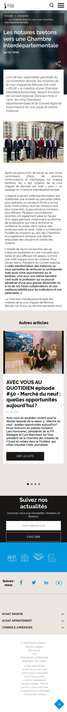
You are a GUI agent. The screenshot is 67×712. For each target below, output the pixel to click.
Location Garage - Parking (34, 683)
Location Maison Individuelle (34, 691)
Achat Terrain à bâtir (34, 676)
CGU (34, 654)
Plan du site (34, 650)
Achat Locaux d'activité (34, 669)
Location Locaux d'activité (34, 687)
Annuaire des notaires (34, 694)
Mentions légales (34, 647)
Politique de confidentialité (34, 657)
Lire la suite (25, 456)
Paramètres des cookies (34, 661)
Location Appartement (34, 680)
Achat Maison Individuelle (34, 673)
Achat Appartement (34, 666)
